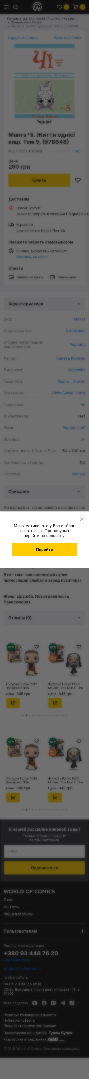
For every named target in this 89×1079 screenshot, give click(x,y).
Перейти (44, 549)
